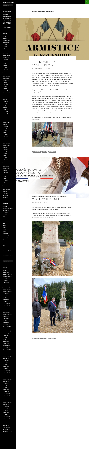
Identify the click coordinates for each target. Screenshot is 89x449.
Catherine (47, 68)
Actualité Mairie (6, 212)
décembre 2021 (6, 74)
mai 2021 (5, 86)
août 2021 (5, 82)
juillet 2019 (5, 126)
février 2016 (5, 193)
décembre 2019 (6, 116)
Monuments (52, 151)
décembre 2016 (6, 187)
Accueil (24, 2)
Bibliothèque (6, 217)
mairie (42, 59)
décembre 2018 (6, 141)
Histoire (45, 151)
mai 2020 (5, 105)
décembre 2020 (6, 92)
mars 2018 (5, 157)
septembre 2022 (6, 57)
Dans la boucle (39, 2)
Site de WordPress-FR (8, 255)
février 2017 (5, 183)
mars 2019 (5, 134)
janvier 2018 (5, 162)
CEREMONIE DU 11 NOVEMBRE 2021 (44, 63)
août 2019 (5, 124)
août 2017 (5, 170)
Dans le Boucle (6, 221)
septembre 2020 (6, 97)
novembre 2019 (6, 118)
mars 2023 (5, 51)
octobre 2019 (6, 120)
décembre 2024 (6, 40)
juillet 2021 (5, 84)
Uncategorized (6, 237)
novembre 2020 (6, 95)
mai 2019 (5, 130)
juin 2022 (5, 61)
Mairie (29, 2)
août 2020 (5, 99)
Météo (4, 231)
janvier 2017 (5, 185)
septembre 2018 (6, 145)
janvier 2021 (5, 90)
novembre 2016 (6, 189)
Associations (36, 59)
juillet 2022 (5, 59)
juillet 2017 (5, 172)
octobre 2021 (6, 78)
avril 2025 (5, 38)
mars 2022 (5, 67)
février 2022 (5, 69)
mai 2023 (5, 46)
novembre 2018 (6, 143)
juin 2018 (5, 151)
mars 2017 (5, 180)
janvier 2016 (5, 195)
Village (54, 2)
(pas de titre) (5, 14)
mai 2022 (5, 63)
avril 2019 (5, 132)
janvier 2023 (5, 53)
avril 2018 (5, 155)
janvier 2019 (5, 139)
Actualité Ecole (6, 210)
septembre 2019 (6, 122)
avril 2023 (5, 49)
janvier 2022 (5, 72)
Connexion (5, 248)
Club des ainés (6, 219)
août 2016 (5, 191)
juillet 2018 (5, 149)
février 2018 (5, 159)
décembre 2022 (6, 55)
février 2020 (5, 111)
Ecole (47, 2)
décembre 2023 (6, 42)
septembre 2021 (6, 80)
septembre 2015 (6, 197)
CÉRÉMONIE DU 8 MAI (47, 199)
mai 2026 (5, 36)
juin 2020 (5, 103)
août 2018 (5, 147)
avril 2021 (5, 88)
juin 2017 (5, 174)
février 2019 (5, 136)
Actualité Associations (78, 2)
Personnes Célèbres (7, 235)
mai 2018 (5, 153)
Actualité (5, 206)
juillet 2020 (5, 101)
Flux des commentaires (8, 253)
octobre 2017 (6, 166)
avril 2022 (5, 65)
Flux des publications (7, 251)
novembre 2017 (6, 164)
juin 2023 (5, 44)
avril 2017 (5, 178)
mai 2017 (5, 176)
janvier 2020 (5, 113)
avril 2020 (5, 107)
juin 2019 (5, 128)
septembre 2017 (6, 168)
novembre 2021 (6, 76)
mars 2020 (5, 109)
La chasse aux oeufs (7, 16)
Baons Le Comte (8, 2)
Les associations (64, 2)
